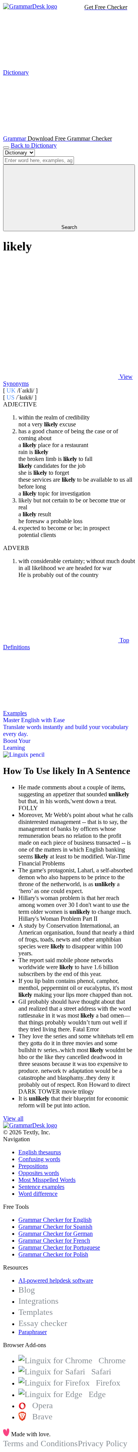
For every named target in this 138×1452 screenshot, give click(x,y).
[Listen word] (60, 317)
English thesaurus (39, 1152)
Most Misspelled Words (47, 1180)
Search (69, 227)
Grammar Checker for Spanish (55, 1226)
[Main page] (30, 6)
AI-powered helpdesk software (55, 1280)
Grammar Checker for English (55, 1220)
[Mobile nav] (6, 147)
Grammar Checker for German (55, 1233)
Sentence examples (41, 1186)
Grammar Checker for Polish (53, 1254)
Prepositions (33, 1166)
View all (13, 1118)
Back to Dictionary (34, 145)
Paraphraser (32, 1332)
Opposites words (38, 1173)
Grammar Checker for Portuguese (59, 1247)
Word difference (38, 1193)
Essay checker (42, 1323)
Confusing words (39, 1159)
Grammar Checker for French (54, 1240)
